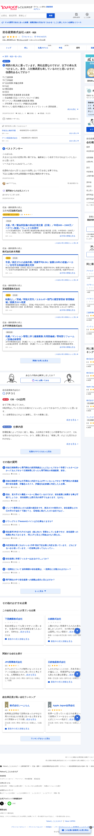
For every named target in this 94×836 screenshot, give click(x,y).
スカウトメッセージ (6, 779)
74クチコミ (28, 37)
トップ (8, 48)
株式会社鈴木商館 (11, 251)
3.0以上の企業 (23, 40)
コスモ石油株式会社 (12, 210)
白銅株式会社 (54, 619)
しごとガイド (36, 793)
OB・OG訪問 (17, 399)
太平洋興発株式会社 (12, 326)
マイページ (19, 779)
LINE (14, 803)
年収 (64, 47)
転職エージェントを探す (52, 786)
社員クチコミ (44, 47)
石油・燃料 (36, 766)
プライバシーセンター (36, 827)
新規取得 (49, 7)
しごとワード (47, 793)
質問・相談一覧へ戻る (13, 56)
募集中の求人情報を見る (18, 639)
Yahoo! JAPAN (70, 821)
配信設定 (37, 779)
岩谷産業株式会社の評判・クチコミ (54, 766)
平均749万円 (41, 37)
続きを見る (71, 420)
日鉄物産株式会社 (57, 662)
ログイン (37, 9)
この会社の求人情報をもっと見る (66, 243)
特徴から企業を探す (16, 786)
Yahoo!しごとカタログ (10, 766)
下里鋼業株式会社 (14, 619)
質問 (78, 48)
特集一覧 (57, 793)
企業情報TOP (25, 766)
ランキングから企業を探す (33, 786)
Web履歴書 (28, 779)
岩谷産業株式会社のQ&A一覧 (78, 766)
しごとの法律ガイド (23, 793)
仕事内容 (18, 426)
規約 (49, 827)
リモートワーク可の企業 (37, 40)
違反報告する (74, 119)
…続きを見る (24, 632)
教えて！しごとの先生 (7, 793)
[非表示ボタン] (90, 827)
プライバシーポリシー (18, 827)
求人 (26, 48)
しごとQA (87, 17)
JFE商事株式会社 (13, 662)
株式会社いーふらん (20, 705)
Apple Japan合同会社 (64, 705)
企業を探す (76, 17)
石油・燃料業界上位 (9, 40)
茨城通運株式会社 (11, 289)
